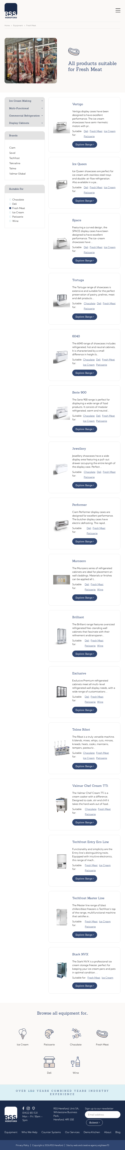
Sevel (12, 152)
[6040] (84, 355)
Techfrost (14, 158)
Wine (100, 589)
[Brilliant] (84, 636)
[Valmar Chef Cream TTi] (84, 804)
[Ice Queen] (84, 182)
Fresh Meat (96, 131)
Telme (12, 168)
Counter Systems (51, 1132)
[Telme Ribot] (84, 748)
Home (7, 25)
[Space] (84, 240)
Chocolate (89, 303)
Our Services (72, 1132)
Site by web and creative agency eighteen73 (87, 1145)
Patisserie (89, 136)
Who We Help (29, 1132)
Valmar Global (17, 173)
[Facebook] (23, 1109)
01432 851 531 (30, 1112)
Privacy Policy (22, 1145)
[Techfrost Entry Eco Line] (84, 860)
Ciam (12, 147)
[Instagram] (28, 1109)
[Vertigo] (84, 124)
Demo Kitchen (92, 1132)
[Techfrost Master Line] (84, 917)
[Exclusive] (84, 692)
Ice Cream (110, 131)
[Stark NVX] (84, 970)
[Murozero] (84, 579)
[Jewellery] (84, 467)
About (107, 1132)
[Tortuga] (84, 298)
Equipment (18, 25)
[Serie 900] (84, 411)
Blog (117, 1132)
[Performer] (84, 523)
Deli (86, 131)
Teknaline (14, 163)
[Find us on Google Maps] (33, 1109)
